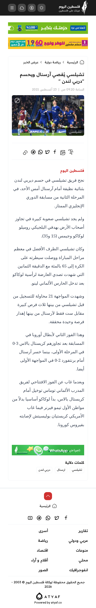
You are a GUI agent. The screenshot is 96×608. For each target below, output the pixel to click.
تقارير (83, 530)
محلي (83, 560)
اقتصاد (42, 550)
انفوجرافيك (78, 570)
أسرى (43, 530)
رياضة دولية (53, 62)
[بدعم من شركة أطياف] (48, 596)
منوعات (82, 550)
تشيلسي (77, 469)
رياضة (43, 540)
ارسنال (61, 469)
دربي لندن (44, 469)
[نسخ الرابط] (25, 152)
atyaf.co (56, 602)
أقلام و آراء (39, 560)
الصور (43, 570)
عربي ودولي (78, 540)
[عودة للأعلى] (48, 496)
